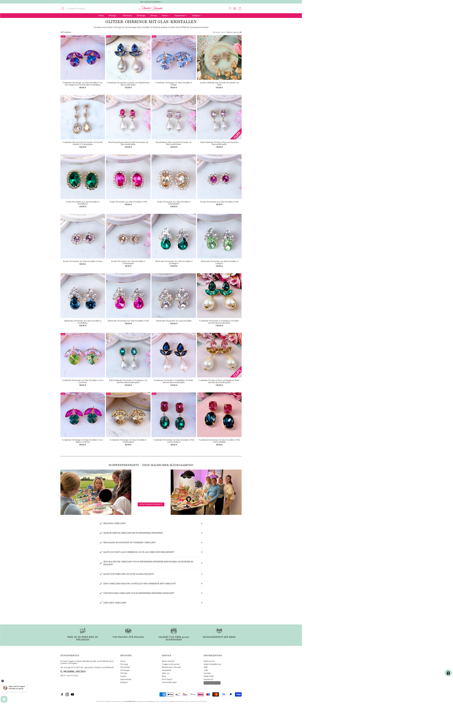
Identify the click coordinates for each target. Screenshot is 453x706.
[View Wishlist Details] (230, 8)
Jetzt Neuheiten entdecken (150, 2)
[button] (75, 8)
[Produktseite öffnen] (219, 57)
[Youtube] (72, 694)
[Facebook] (62, 694)
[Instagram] (67, 694)
